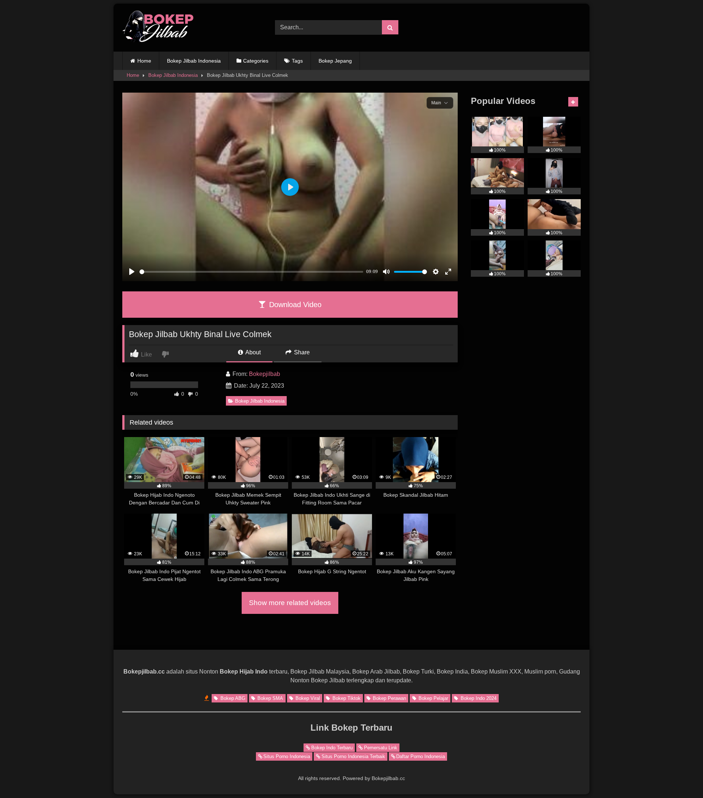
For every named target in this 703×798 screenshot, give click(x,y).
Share (301, 352)
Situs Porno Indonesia (286, 756)
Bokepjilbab (264, 374)
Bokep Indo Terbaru (332, 747)
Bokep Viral (307, 698)
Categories (255, 61)
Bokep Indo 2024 (477, 698)
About (252, 352)
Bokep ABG (232, 698)
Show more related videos (290, 603)
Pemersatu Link (380, 747)
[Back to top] (680, 776)
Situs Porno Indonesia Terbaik (353, 756)
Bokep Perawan (388, 698)
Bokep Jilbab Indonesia (194, 61)
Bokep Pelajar (432, 698)
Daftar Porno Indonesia (420, 756)
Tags (297, 61)
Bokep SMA (269, 698)
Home (144, 61)
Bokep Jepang (335, 61)
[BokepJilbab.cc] (159, 28)
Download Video (294, 305)
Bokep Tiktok (346, 698)
